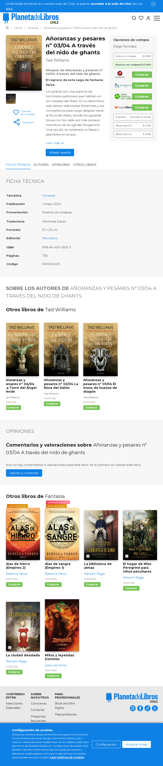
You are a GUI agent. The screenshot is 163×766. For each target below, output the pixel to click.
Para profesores (66, 714)
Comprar (142, 74)
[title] (132, 698)
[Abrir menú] (157, 18)
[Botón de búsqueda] (134, 18)
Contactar (38, 710)
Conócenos (39, 703)
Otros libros (84, 165)
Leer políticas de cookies (67, 757)
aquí (9, 8)
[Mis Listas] (140, 18)
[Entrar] (147, 18)
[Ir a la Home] (7, 27)
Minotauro (50, 238)
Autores (41, 165)
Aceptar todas (136, 744)
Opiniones (61, 165)
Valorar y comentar (24, 473)
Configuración (106, 744)
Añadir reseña (59, 152)
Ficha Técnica (18, 165)
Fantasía (48, 195)
